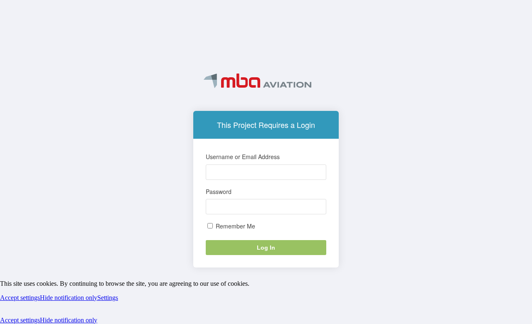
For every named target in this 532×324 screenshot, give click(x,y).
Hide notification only (68, 297)
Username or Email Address (243, 156)
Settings (107, 297)
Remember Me (234, 226)
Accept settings (20, 297)
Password (219, 191)
